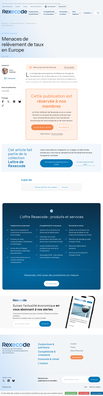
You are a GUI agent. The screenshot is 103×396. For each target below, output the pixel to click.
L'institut (87, 13)
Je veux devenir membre (42, 127)
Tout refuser (83, 393)
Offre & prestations (36, 6)
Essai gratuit (77, 357)
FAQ (85, 387)
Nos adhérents (64, 127)
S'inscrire (45, 324)
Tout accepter (71, 393)
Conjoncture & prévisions (33, 13)
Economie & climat (63, 13)
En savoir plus (51, 284)
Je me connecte (57, 134)
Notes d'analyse (31, 23)
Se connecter (69, 67)
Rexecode (4, 23)
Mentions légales (95, 387)
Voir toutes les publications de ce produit (56, 163)
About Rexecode (7, 6)
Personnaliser (97, 393)
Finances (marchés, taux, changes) (46, 187)
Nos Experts (76, 13)
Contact (17, 6)
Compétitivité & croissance (49, 13)
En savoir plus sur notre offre (85, 163)
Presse (25, 6)
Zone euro (65, 187)
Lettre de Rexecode (7, 25)
